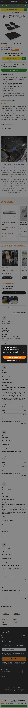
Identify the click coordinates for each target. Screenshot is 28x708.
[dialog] (14, 354)
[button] (14, 360)
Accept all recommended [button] (14, 357)
